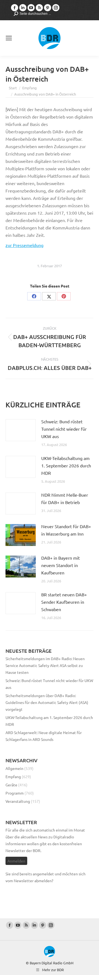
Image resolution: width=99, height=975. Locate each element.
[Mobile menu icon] (9, 38)
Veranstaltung (18, 801)
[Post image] (21, 430)
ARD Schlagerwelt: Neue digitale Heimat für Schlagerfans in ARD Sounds (44, 736)
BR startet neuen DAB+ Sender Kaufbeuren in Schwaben (64, 602)
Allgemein (14, 768)
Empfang (13, 776)
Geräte (11, 784)
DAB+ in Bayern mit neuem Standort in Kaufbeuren (60, 565)
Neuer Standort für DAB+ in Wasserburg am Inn (66, 530)
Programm (15, 792)
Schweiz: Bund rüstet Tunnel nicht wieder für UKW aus (64, 429)
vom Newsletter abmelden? (29, 880)
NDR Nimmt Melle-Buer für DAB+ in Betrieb (64, 498)
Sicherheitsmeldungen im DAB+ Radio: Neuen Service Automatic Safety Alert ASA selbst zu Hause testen (45, 665)
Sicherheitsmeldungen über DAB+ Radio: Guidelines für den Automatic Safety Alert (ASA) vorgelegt (47, 702)
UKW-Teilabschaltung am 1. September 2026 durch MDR (66, 465)
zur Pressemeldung (24, 245)
